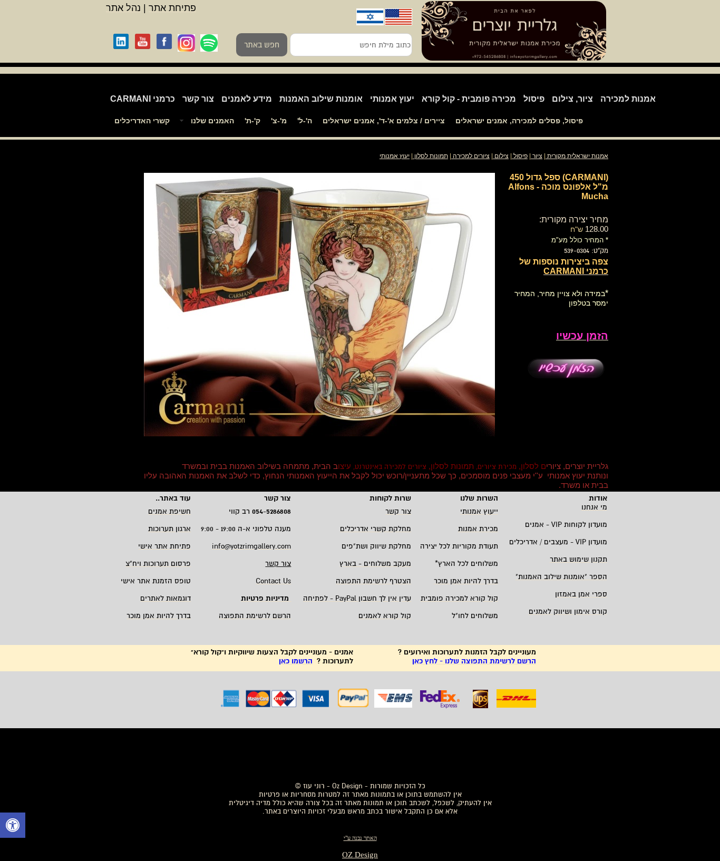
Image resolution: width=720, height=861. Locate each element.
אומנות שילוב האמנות (321, 98)
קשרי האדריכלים (142, 120)
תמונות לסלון (430, 156)
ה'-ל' (304, 120)
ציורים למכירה (471, 156)
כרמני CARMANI (142, 98)
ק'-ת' (252, 120)
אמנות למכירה (628, 98)
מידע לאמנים (246, 98)
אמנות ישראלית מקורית (577, 156)
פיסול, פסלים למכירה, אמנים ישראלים (519, 120)
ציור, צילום (572, 98)
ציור (537, 156)
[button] (12, 826)
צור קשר (198, 98)
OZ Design (360, 854)
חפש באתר (261, 45)
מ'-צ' (279, 120)
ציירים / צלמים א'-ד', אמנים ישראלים (384, 120)
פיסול (533, 98)
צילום (501, 156)
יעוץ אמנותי (392, 98)
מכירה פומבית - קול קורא (469, 98)
